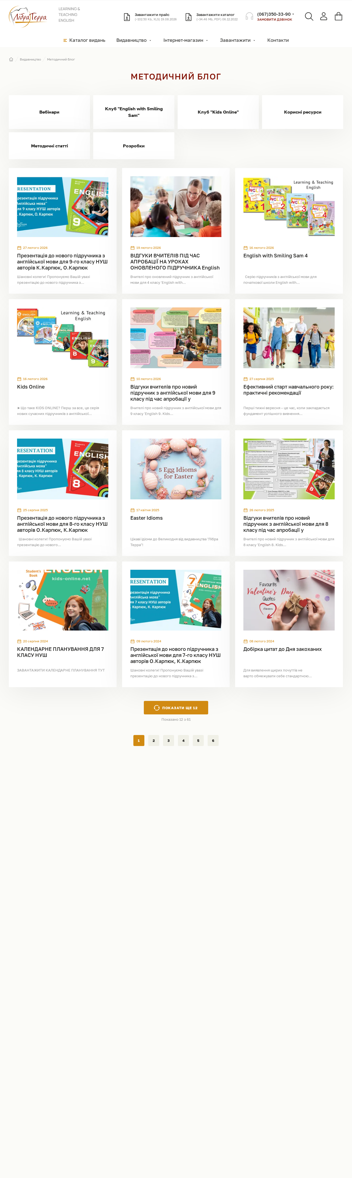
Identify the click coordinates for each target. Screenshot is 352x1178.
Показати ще (180, 708)
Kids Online (31, 387)
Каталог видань (87, 40)
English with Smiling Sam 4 (275, 255)
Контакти (278, 40)
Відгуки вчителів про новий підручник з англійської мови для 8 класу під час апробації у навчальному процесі (285, 527)
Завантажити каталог (217, 16)
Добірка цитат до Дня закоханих (282, 649)
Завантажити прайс (156, 16)
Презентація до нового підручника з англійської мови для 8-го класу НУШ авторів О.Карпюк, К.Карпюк (62, 524)
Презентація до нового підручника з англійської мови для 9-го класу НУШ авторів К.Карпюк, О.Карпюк (62, 261)
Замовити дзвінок (274, 19)
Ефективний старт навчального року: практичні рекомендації (288, 390)
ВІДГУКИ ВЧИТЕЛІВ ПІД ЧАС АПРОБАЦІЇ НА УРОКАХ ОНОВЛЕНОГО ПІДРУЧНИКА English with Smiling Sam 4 (175, 264)
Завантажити (235, 40)
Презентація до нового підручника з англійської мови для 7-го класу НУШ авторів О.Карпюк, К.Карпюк (175, 655)
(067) (274, 14)
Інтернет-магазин (183, 40)
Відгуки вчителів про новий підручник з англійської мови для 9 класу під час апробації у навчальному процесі (172, 396)
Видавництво (131, 40)
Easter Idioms (146, 518)
